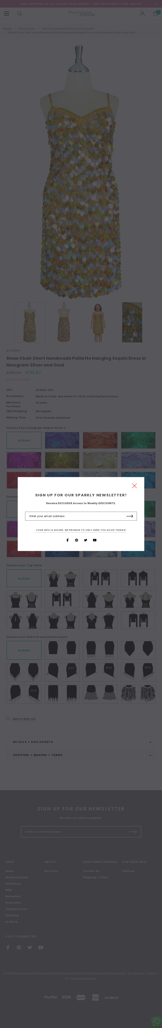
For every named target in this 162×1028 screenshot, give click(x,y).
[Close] (134, 486)
